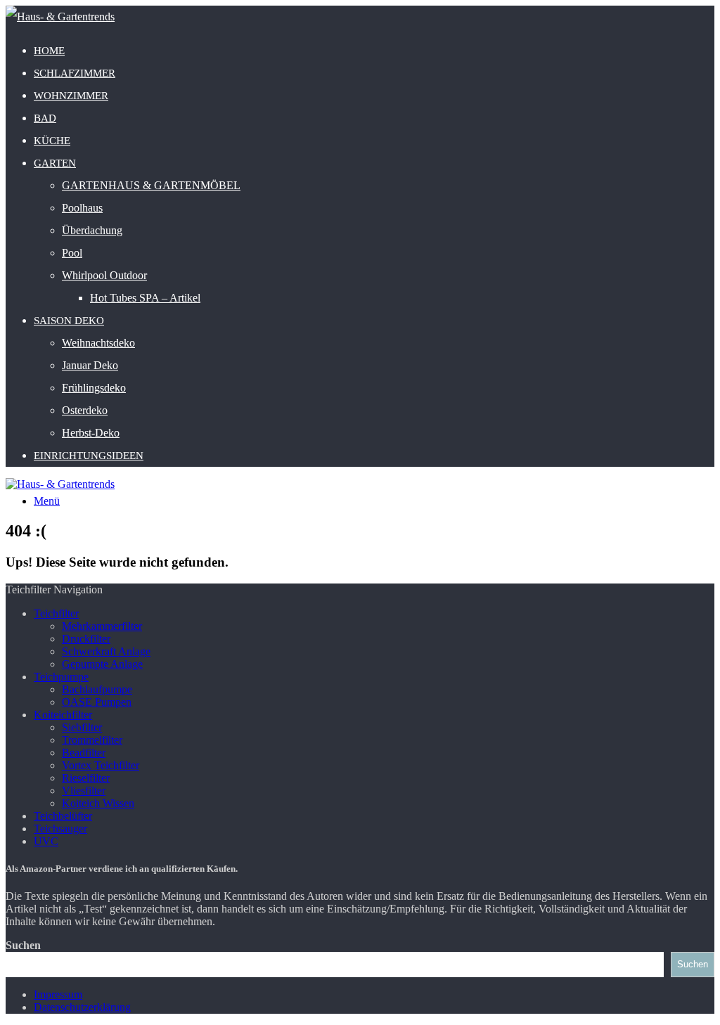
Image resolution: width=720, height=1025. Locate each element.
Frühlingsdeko (94, 388)
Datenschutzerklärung (82, 1007)
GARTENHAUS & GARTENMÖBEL (151, 185)
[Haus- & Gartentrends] (60, 16)
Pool (72, 253)
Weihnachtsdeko (98, 343)
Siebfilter (82, 727)
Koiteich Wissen (98, 803)
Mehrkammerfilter (102, 626)
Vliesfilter (83, 791)
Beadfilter (83, 753)
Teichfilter (56, 613)
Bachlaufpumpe (97, 689)
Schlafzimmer (74, 73)
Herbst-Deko (91, 433)
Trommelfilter (92, 740)
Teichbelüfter (63, 816)
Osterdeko (85, 410)
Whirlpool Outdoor (104, 275)
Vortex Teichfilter (100, 765)
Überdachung (92, 230)
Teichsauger (60, 828)
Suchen (23, 945)
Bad (45, 118)
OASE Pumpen (96, 702)
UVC (46, 841)
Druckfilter (86, 639)
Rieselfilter (86, 778)
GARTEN (55, 163)
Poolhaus (82, 208)
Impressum (58, 994)
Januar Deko (90, 365)
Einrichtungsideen (88, 455)
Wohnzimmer (71, 95)
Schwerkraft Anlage (106, 651)
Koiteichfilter (63, 715)
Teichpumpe (61, 677)
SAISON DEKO (69, 320)
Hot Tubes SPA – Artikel (145, 298)
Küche (52, 140)
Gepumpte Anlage (102, 664)
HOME (49, 50)
